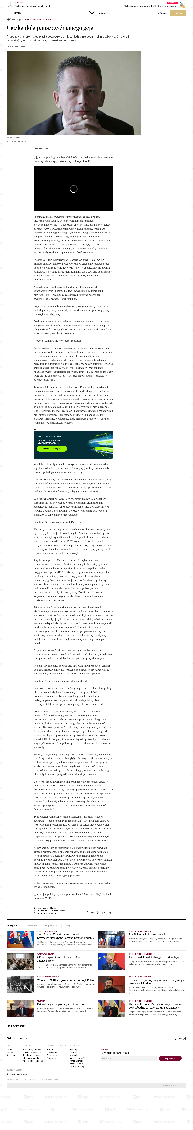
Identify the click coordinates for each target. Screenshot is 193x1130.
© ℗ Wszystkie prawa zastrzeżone (49, 911)
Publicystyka (104, 13)
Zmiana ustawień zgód (33, 1052)
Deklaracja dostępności (33, 1061)
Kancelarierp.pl (76, 1061)
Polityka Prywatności (32, 1049)
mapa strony (12, 1080)
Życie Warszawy (77, 1066)
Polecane (32, 925)
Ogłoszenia (52, 1052)
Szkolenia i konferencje (17, 1074)
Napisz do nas (13, 1055)
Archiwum (51, 1058)
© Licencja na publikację (45, 908)
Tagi (68, 925)
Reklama (51, 1049)
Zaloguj (178, 13)
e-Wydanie (162, 13)
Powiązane (12, 925)
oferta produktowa (50, 1080)
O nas (9, 1049)
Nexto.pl (73, 1055)
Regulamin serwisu (31, 1055)
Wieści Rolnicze (76, 1064)
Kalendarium (29, 1080)
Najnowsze (51, 925)
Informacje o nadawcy (32, 1058)
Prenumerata (53, 1055)
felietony (41, 1001)
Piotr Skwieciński (42, 149)
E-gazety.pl (75, 1052)
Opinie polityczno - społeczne (37, 20)
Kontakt (10, 1052)
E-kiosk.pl (74, 1049)
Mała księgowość (77, 1058)
